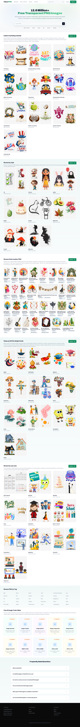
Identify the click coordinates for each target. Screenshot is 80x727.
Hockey (55, 595)
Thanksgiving (56, 604)
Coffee (33, 27)
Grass (42, 595)
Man (42, 598)
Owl (66, 598)
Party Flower (42, 313)
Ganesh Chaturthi (57, 125)
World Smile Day (56, 68)
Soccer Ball (6, 604)
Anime (54, 192)
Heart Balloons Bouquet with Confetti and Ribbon (43, 279)
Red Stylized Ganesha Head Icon (14, 296)
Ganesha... (52, 313)
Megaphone (55, 598)
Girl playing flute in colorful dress (25, 312)
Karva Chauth (52, 280)
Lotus (5, 429)
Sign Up (30, 711)
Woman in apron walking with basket (62, 296)
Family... (21, 282)
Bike (4, 593)
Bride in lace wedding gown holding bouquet (25, 329)
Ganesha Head (14, 300)
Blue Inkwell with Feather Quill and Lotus (17, 329)
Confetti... (69, 299)
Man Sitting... (61, 282)
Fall (16, 595)
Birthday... (41, 297)
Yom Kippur (6, 68)
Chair (42, 593)
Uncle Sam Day (7, 154)
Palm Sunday (60, 313)
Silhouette (30, 249)
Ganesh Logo (14, 297)
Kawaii (5, 220)
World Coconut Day (32, 125)
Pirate (17, 601)
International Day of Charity (34, 68)
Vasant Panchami (17, 331)
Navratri (24, 313)
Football (36, 1)
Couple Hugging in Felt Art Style (22, 296)
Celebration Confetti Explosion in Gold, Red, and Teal (71, 296)
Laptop (17, 598)
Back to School (23, 1)
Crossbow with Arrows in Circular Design (33, 312)
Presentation (6, 552)
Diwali (5, 372)
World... (21, 280)
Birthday (30, 495)
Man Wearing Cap (7, 316)
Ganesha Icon (52, 315)
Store (42, 604)
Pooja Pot (14, 315)
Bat (43, 27)
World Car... (30, 297)
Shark (67, 601)
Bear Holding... (34, 332)
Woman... (51, 282)
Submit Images (32, 713)
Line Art (30, 220)
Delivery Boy (31, 400)
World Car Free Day (8, 97)
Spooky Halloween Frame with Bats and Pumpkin (45, 329)
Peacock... (69, 282)
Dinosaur (5, 595)
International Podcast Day (58, 97)
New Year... (69, 297)
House (5, 457)
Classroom (6, 580)
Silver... (5, 332)
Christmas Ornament (57, 593)
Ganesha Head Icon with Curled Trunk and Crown (52, 312)
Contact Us (56, 714)
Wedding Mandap (70, 280)
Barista (13, 282)
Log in (67, 1)
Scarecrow (6, 400)
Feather (30, 595)
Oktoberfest (31, 97)
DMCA (55, 711)
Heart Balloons (43, 282)
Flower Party (42, 315)
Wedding (55, 495)
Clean (8, 2)
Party (5, 523)
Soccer (39, 27)
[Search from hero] (63, 23)
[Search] (63, 2)
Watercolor (55, 220)
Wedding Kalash (16, 313)
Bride (24, 332)
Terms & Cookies (57, 713)
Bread (30, 593)
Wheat (67, 604)
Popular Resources (8, 711)
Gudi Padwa (31, 372)
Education (55, 552)
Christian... (60, 315)
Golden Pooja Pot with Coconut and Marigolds (16, 312)
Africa (54, 400)
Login (30, 709)
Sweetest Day (6, 298)
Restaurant (43, 601)
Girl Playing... (25, 315)
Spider (17, 604)
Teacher (30, 1)
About (55, 709)
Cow (67, 593)
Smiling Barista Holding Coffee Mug (14, 279)
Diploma (55, 372)
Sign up (73, 1)
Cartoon (30, 192)
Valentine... (42, 280)
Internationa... (15, 280)
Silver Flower (6, 330)
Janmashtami (7, 125)
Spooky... (44, 330)
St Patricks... (32, 282)
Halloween (16, 1)
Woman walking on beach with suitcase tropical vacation (56, 329)
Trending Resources (8, 709)
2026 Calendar (7, 495)
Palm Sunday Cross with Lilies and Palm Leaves (61, 312)
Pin (4, 601)
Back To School (27, 27)
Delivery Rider (30, 299)
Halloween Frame (45, 332)
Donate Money (31, 429)
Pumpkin (30, 601)
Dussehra (32, 313)
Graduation (30, 523)
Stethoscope (31, 604)
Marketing (30, 552)
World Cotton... (6, 281)
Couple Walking (71, 330)
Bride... (24, 330)
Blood (17, 593)
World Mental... (7, 313)
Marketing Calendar (8, 714)
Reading (54, 27)
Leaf (29, 598)
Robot (54, 601)
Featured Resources (8, 713)
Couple (69, 315)
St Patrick (32, 280)
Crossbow (32, 315)
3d (4, 192)
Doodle (5, 249)
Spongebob (55, 429)
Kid (4, 598)
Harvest (48, 27)
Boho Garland (47, 297)
